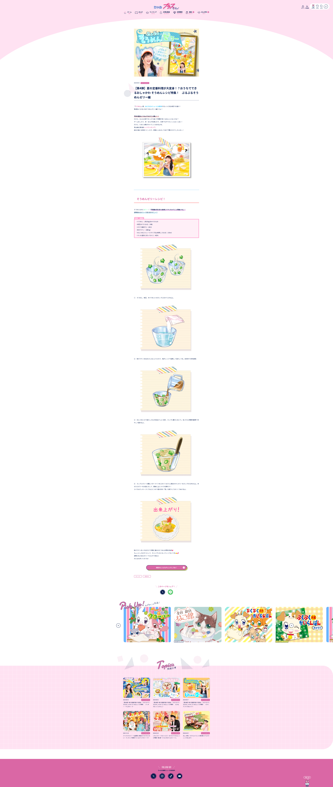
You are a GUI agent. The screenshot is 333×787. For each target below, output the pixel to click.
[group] (128, 625)
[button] (118, 625)
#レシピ (138, 576)
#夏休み (147, 576)
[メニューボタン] (326, 6)
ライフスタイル (145, 83)
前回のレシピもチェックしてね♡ (166, 568)
